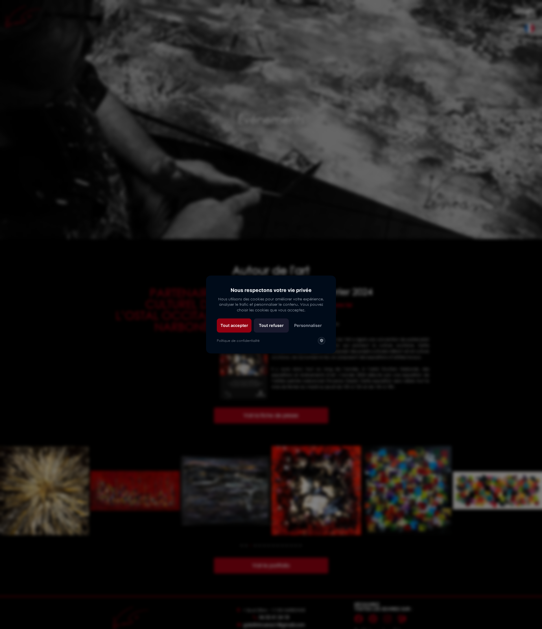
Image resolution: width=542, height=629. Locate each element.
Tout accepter (234, 325)
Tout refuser (271, 325)
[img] (321, 340)
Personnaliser (308, 325)
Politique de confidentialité (238, 340)
